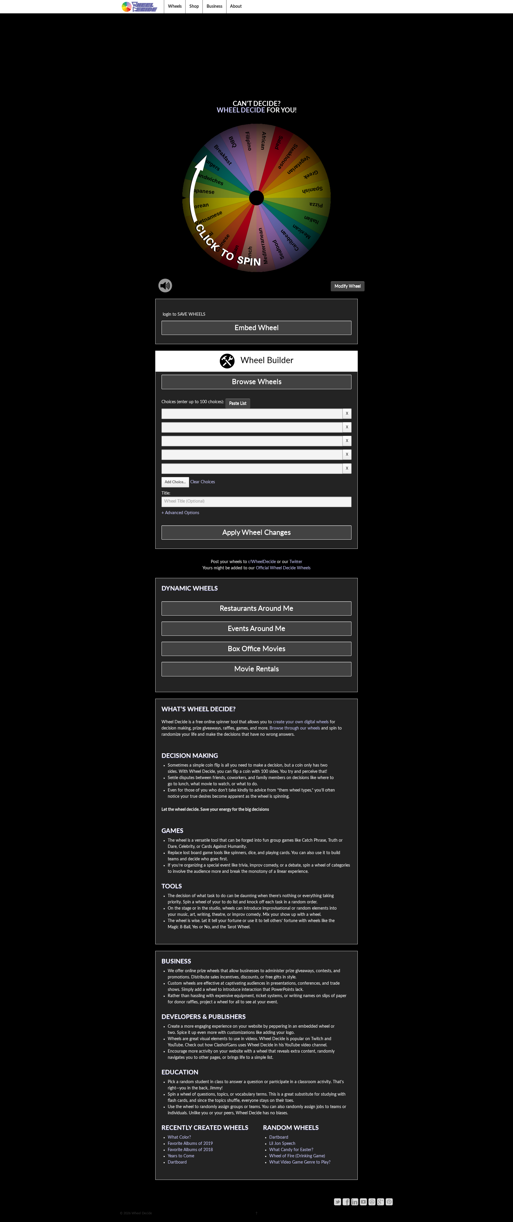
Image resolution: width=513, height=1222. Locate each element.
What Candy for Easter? (291, 1150)
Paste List (237, 403)
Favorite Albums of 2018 (190, 1150)
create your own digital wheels (301, 722)
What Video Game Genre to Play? (299, 1162)
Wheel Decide (141, 1213)
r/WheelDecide (262, 562)
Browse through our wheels (295, 728)
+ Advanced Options (180, 513)
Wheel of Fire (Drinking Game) (297, 1156)
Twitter (295, 562)
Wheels (175, 6)
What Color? (179, 1137)
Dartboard (177, 1162)
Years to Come (181, 1156)
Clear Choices (202, 482)
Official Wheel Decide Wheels (283, 568)
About (236, 6)
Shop (194, 6)
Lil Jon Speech (282, 1144)
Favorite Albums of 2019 (190, 1144)
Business (214, 6)
